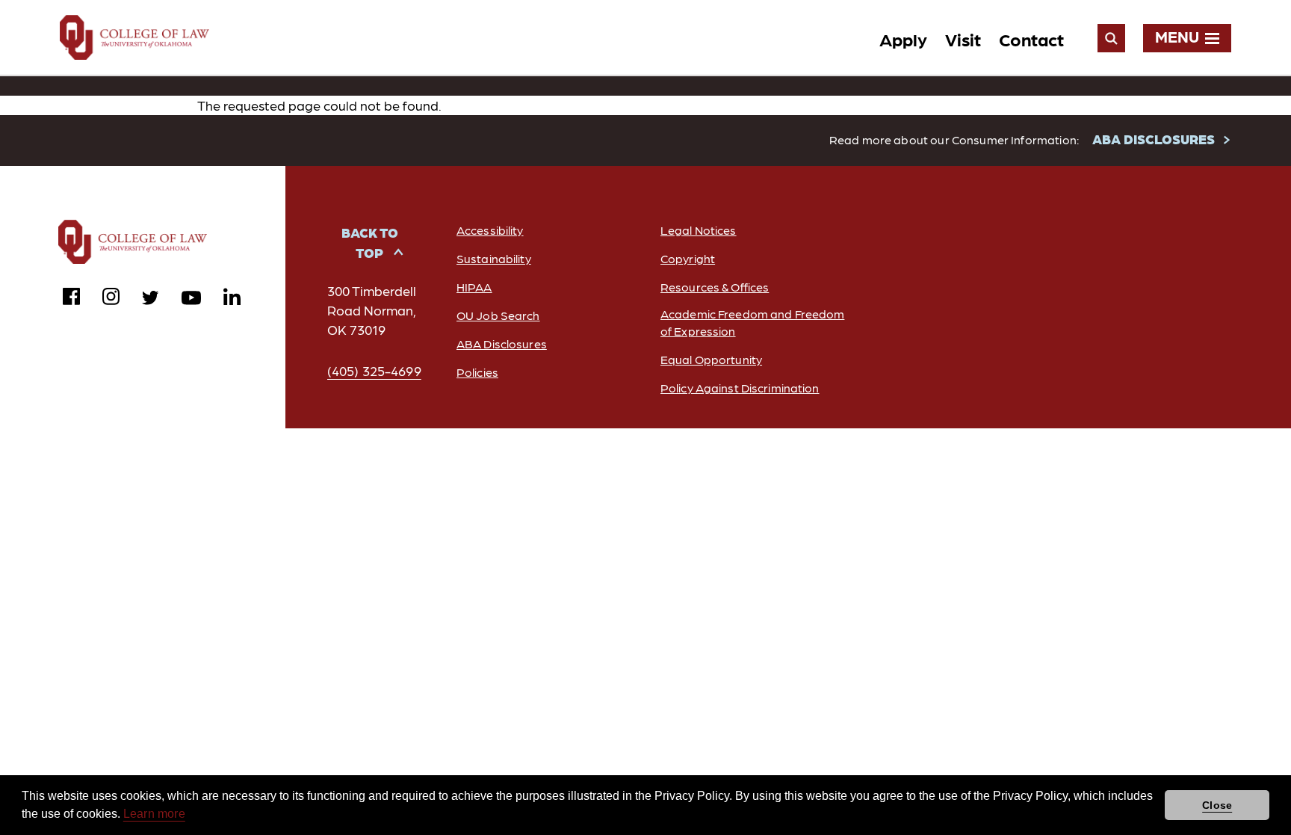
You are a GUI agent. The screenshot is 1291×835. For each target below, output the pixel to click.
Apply (903, 38)
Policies (477, 372)
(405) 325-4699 (374, 370)
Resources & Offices (714, 287)
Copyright (687, 258)
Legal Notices (698, 230)
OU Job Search (498, 315)
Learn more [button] (154, 813)
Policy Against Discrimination (739, 387)
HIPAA (474, 287)
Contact (1031, 38)
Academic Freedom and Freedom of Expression (752, 322)
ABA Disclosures (501, 343)
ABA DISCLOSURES (1153, 139)
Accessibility (490, 230)
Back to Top (369, 242)
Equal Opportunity (711, 359)
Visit (963, 38)
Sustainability (493, 258)
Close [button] (1217, 805)
